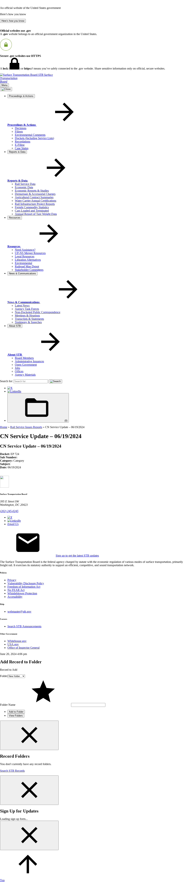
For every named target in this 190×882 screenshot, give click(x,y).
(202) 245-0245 (9, 511)
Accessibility (14, 596)
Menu (4, 85)
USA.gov (13, 644)
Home (3, 427)
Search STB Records (12, 770)
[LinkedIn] (14, 391)
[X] (10, 388)
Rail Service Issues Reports (26, 427)
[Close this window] (29, 735)
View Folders (16, 715)
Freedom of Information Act (23, 586)
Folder (4, 676)
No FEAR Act (15, 590)
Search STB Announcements (24, 626)
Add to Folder (16, 711)
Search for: (6, 381)
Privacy (11, 580)
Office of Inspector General (23, 647)
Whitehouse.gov (17, 641)
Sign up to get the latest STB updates (77, 555)
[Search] (55, 381)
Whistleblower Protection (22, 593)
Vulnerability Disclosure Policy (25, 583)
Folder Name (7, 704)
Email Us (13, 524)
